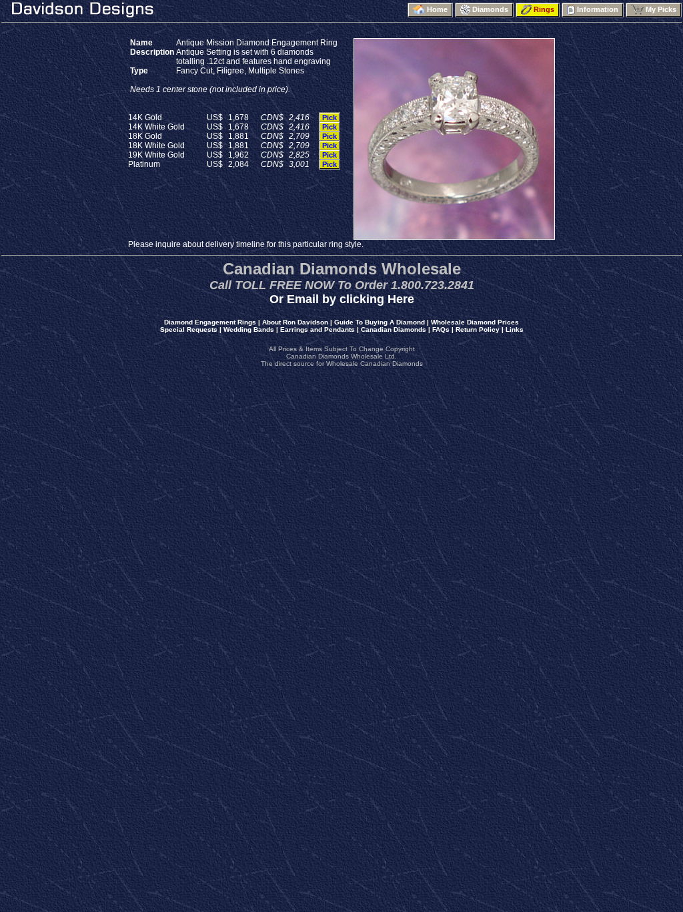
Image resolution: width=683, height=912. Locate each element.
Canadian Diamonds (393, 329)
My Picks (662, 9)
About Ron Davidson (295, 322)
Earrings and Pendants (317, 329)
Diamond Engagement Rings (210, 322)
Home (438, 9)
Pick (329, 117)
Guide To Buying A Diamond (379, 322)
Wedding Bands (248, 329)
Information (598, 9)
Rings (545, 9)
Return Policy (478, 329)
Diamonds (491, 9)
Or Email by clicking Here (341, 299)
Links (515, 329)
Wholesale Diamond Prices (475, 322)
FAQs (441, 329)
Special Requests (188, 329)
